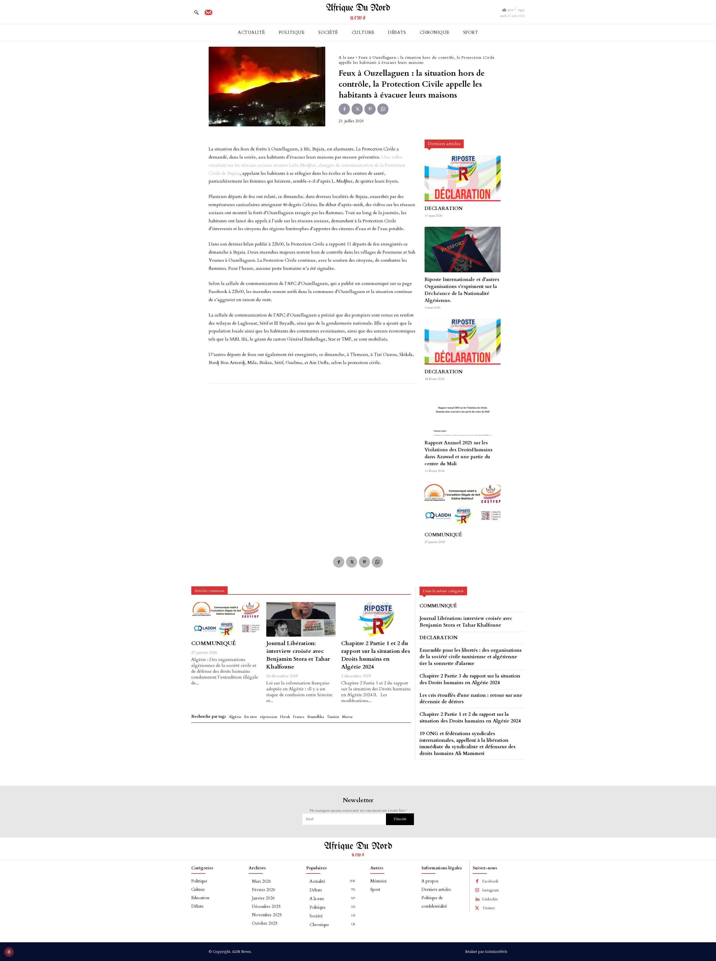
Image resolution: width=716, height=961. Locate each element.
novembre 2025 (267, 915)
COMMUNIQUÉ (443, 535)
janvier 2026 (263, 898)
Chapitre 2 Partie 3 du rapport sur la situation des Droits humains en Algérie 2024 (470, 679)
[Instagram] (477, 890)
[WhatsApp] (382, 109)
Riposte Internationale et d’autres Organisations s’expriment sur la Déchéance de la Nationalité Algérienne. (462, 290)
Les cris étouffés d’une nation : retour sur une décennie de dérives (471, 698)
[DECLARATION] (463, 178)
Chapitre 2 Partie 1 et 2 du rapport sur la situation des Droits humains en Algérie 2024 (375, 654)
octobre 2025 (264, 923)
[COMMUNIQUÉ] (463, 505)
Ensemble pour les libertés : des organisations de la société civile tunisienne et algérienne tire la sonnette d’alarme (471, 657)
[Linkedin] (477, 899)
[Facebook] (344, 109)
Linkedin (490, 899)
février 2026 (263, 889)
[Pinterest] (370, 109)
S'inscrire (400, 819)
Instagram (490, 890)
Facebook (490, 881)
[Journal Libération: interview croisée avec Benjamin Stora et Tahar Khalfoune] (301, 619)
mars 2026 (261, 881)
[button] (196, 12)
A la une (347, 57)
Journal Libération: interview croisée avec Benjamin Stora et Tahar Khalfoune (298, 654)
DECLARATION (444, 208)
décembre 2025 (266, 906)
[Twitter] (357, 109)
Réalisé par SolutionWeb (486, 951)
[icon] (208, 14)
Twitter (488, 908)
